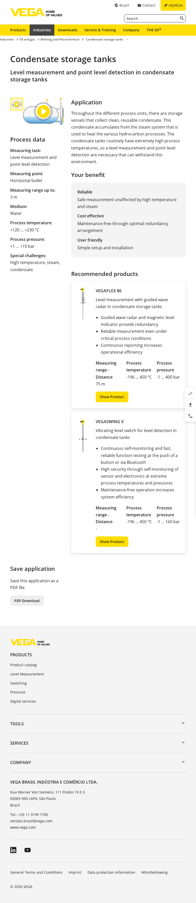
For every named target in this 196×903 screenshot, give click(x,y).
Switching (18, 683)
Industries (42, 29)
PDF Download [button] (27, 600)
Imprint (75, 872)
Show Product (112, 396)
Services (19, 743)
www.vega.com (23, 827)
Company (131, 29)
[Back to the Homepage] (30, 642)
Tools (17, 724)
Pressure (17, 692)
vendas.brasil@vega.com (31, 820)
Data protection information (111, 872)
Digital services (23, 701)
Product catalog (23, 664)
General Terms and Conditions (36, 872)
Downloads (67, 29)
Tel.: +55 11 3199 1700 (29, 814)
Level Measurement (27, 674)
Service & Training (100, 29)
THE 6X (154, 29)
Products (18, 29)
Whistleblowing (154, 872)
